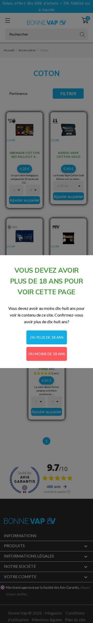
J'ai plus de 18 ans (47, 337)
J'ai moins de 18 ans (46, 354)
